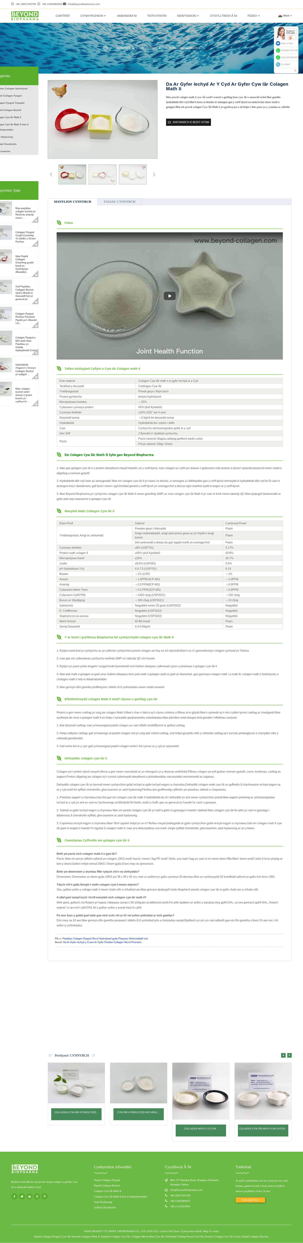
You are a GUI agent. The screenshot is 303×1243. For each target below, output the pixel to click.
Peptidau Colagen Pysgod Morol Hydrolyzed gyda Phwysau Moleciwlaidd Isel (105, 938)
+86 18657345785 (26, 4)
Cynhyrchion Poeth (191, 1231)
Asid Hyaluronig (103, 1202)
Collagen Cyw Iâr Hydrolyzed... (76, 1112)
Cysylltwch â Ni (223, 16)
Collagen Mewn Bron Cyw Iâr (147, 1236)
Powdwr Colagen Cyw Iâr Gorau (223, 1236)
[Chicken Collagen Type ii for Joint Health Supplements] (263, 1091)
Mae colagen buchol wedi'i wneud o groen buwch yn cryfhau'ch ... (23, 395)
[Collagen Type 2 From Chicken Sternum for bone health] (200, 1091)
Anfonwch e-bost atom (191, 122)
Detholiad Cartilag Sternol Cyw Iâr (184, 1236)
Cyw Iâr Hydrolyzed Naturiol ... (138, 1112)
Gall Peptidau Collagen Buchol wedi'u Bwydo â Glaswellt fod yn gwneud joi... (24, 293)
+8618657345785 (289, 50)
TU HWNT (285, 64)
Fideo (252, 16)
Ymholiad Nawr (250, 1199)
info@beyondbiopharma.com (84, 4)
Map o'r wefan (211, 1231)
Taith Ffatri (157, 16)
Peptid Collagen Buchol (107, 1185)
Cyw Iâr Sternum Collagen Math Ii (81, 1236)
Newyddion (186, 16)
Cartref (63, 16)
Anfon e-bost (287, 43)
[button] (153, 174)
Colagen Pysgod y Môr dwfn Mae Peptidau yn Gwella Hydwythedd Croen (26, 344)
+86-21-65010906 (180, 1206)
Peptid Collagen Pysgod (107, 1180)
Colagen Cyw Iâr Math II (181, 48)
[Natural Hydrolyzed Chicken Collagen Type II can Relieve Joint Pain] (138, 1083)
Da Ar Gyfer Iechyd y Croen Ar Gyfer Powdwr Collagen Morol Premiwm (102, 942)
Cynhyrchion (91, 16)
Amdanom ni (127, 16)
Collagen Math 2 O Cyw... (201, 1128)
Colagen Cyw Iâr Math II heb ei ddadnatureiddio (120, 1196)
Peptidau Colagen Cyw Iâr (115, 1236)
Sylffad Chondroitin (105, 1207)
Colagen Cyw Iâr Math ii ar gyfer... (263, 1128)
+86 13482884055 (52, 4)
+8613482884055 (289, 57)
